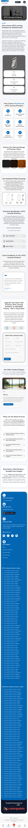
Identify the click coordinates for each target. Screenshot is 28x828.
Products (8, 826)
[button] (24, 2)
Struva (5, 395)
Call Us (14, 826)
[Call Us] (14, 825)
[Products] (8, 824)
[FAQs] (25, 824)
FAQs (25, 826)
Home (3, 826)
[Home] (3, 824)
